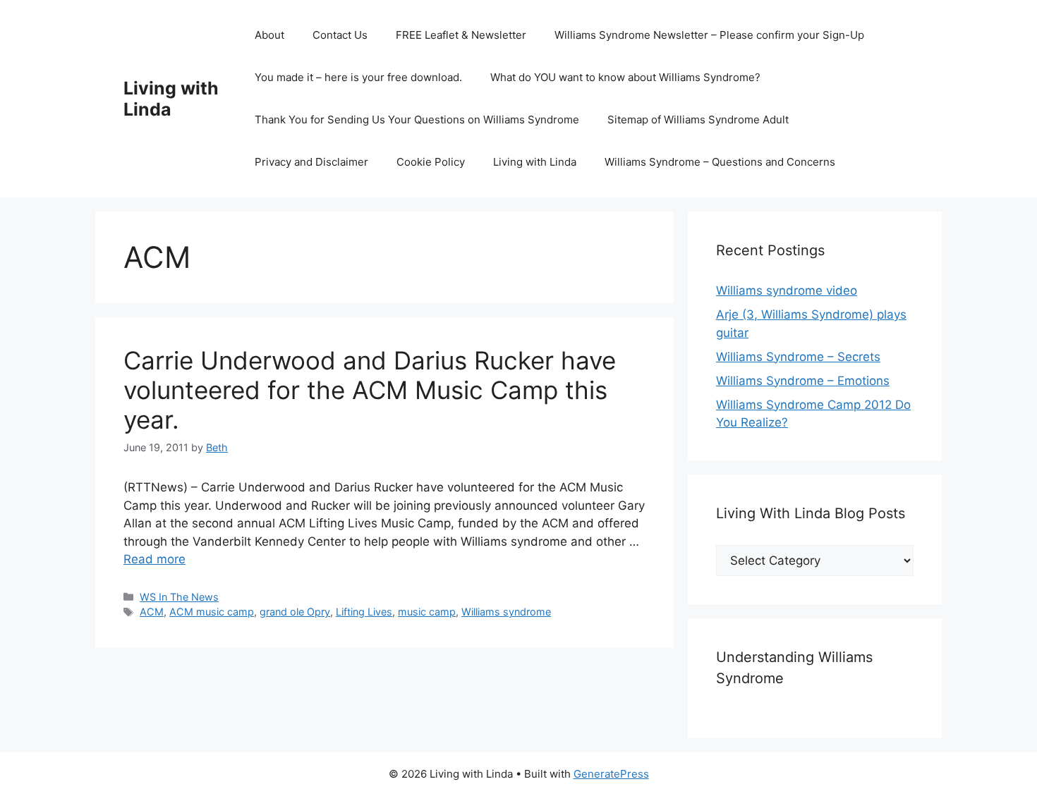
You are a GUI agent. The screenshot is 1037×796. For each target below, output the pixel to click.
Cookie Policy (430, 162)
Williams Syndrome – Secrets (798, 357)
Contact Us (340, 35)
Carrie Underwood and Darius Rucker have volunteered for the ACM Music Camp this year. (369, 389)
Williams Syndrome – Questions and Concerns (720, 162)
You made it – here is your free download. (358, 77)
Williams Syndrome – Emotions (803, 381)
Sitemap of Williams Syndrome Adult (698, 119)
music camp (427, 612)
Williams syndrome (506, 612)
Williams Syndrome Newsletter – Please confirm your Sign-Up (709, 35)
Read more (154, 559)
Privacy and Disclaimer (311, 162)
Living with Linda (171, 99)
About (269, 35)
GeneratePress (611, 773)
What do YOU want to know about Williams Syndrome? (625, 77)
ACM (152, 612)
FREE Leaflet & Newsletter (461, 35)
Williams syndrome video (786, 290)
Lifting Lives (364, 612)
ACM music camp (211, 612)
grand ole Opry (295, 612)
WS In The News (179, 597)
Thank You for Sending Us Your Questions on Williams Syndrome (417, 119)
